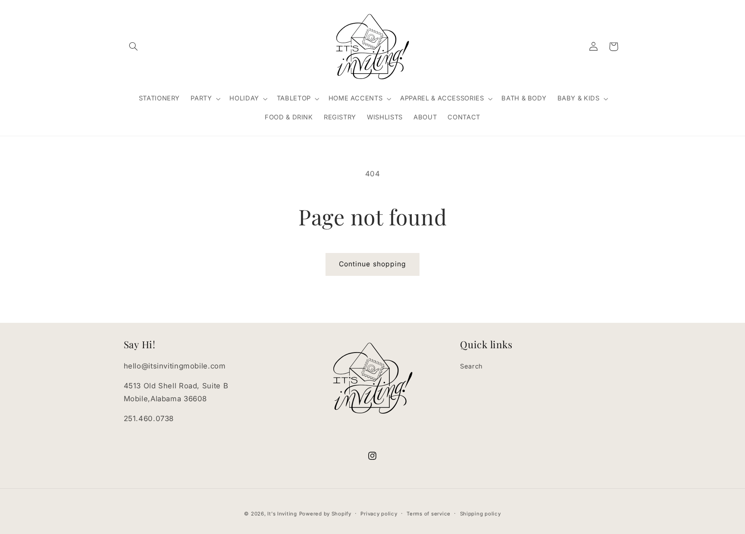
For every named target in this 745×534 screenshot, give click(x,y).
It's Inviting (282, 514)
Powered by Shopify (325, 514)
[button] (134, 46)
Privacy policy (378, 514)
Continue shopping (372, 264)
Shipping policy (480, 514)
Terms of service (429, 514)
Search (471, 366)
